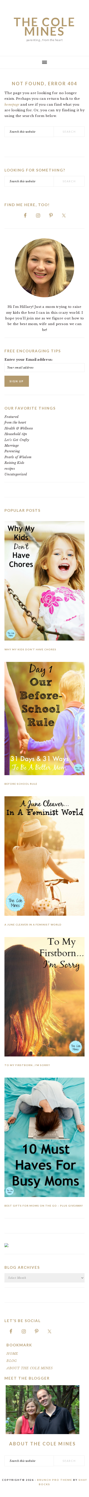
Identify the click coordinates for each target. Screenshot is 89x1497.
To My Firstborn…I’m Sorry (27, 1065)
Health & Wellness (18, 428)
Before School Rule (20, 783)
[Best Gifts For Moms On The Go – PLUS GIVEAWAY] (44, 1138)
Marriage (11, 445)
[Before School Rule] (44, 719)
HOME (12, 1354)
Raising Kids (14, 463)
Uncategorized (15, 474)
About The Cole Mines (42, 1443)
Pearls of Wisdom (17, 457)
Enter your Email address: (28, 359)
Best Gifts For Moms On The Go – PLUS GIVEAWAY (43, 1205)
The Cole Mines (45, 26)
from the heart (15, 422)
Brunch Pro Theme (54, 1479)
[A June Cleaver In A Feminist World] (44, 856)
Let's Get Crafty (16, 440)
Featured (11, 417)
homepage (11, 104)
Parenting (12, 451)
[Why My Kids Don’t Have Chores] (44, 581)
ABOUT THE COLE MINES (29, 1368)
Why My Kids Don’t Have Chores (30, 649)
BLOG (11, 1361)
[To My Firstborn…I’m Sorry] (44, 997)
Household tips (15, 434)
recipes (9, 469)
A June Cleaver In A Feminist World (33, 924)
